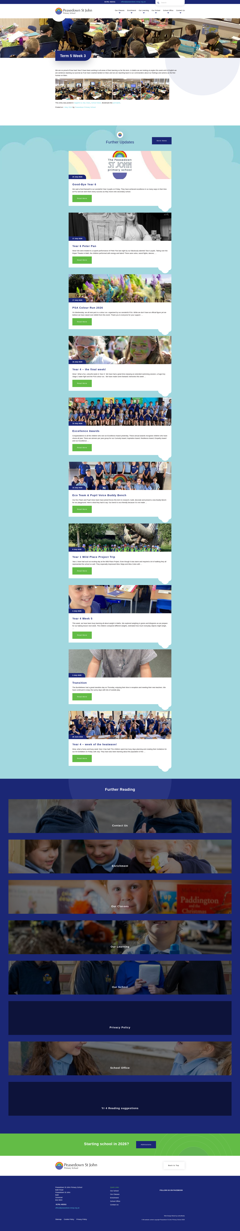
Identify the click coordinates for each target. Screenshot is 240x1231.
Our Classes (119, 10)
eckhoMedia (181, 1216)
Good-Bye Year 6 (84, 184)
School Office (168, 10)
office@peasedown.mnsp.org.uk (67, 1208)
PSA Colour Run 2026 (87, 307)
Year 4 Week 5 (82, 618)
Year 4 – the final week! (89, 369)
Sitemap (58, 1219)
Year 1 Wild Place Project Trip (93, 556)
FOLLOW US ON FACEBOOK (171, 1190)
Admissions (146, 1145)
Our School (156, 10)
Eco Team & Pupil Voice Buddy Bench (99, 495)
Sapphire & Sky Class (82, 103)
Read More (82, 198)
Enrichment (131, 10)
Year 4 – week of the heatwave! (94, 744)
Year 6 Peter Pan (84, 246)
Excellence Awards (86, 431)
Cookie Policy (69, 1219)
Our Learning (144, 10)
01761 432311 (61, 1204)
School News (96, 103)
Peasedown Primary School (85, 107)
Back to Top (173, 1165)
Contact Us (180, 10)
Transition (79, 682)
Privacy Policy (81, 1219)
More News (162, 141)
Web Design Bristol (169, 1216)
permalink (116, 103)
